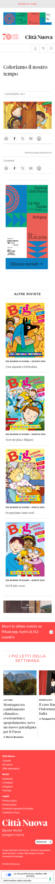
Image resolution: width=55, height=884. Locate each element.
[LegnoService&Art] (27, 606)
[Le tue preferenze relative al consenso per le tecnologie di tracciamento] (50, 879)
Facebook (7, 778)
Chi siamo (7, 764)
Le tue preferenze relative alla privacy (30, 874)
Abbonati (41, 841)
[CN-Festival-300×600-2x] (27, 226)
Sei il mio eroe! (15, 586)
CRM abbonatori (10, 768)
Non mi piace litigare (20, 440)
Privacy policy (9, 800)
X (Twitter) (7, 782)
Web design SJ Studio (34, 853)
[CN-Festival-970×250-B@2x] (27, 18)
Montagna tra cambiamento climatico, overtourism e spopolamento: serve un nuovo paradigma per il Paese (19, 718)
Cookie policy (9, 804)
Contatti (6, 760)
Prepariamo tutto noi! (20, 513)
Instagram (7, 786)
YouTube (6, 790)
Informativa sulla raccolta (17, 880)
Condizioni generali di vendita (17, 808)
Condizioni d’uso (10, 812)
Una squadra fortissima (21, 367)
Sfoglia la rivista (27, 3)
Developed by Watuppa (12, 856)
